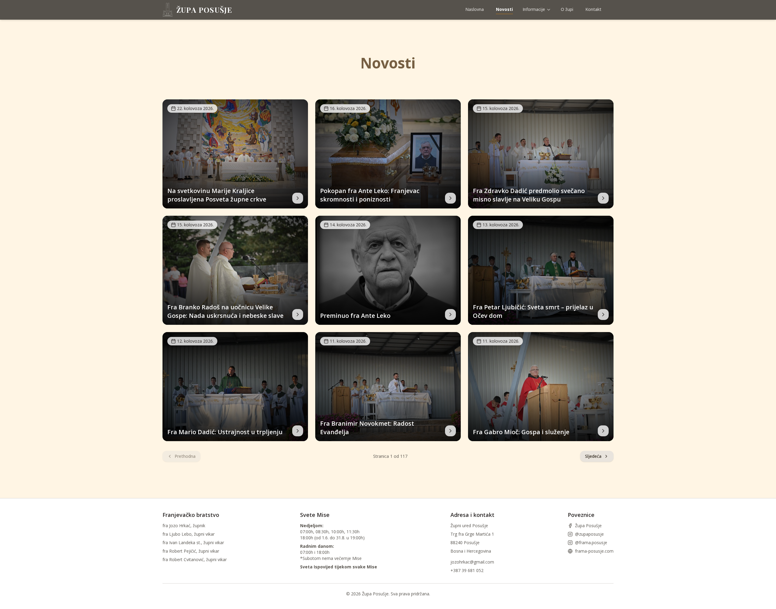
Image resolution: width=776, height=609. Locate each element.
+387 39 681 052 (466, 570)
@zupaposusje (589, 534)
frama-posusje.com (594, 551)
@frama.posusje (591, 542)
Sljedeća (593, 456)
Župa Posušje (588, 525)
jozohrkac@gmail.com (472, 562)
